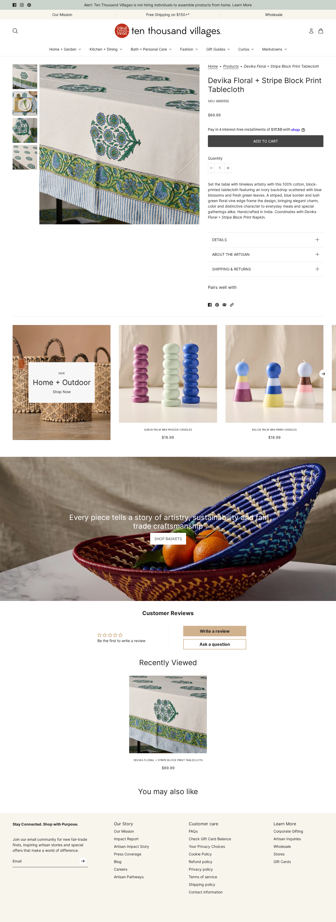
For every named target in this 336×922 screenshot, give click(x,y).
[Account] (311, 31)
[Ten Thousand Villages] (168, 31)
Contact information (206, 892)
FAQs (193, 831)
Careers (120, 869)
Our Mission (124, 831)
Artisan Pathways (129, 877)
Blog (118, 861)
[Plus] (228, 168)
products (231, 66)
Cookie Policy (200, 854)
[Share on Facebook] (210, 305)
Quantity (215, 158)
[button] (232, 305)
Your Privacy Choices (207, 846)
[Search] (15, 31)
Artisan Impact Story (131, 846)
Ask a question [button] (215, 644)
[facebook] (14, 5)
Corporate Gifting (288, 831)
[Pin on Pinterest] (217, 305)
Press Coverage (127, 854)
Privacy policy (201, 869)
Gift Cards (282, 861)
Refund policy (200, 861)
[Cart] (320, 31)
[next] (323, 374)
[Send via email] (224, 305)
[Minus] (211, 168)
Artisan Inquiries (287, 839)
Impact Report (126, 839)
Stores (279, 854)
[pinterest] (29, 5)
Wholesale (282, 846)
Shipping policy (202, 884)
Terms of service (203, 877)
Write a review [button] (215, 631)
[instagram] (22, 5)
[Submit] (83, 861)
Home (213, 66)
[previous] (12, 382)
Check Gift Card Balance (210, 839)
